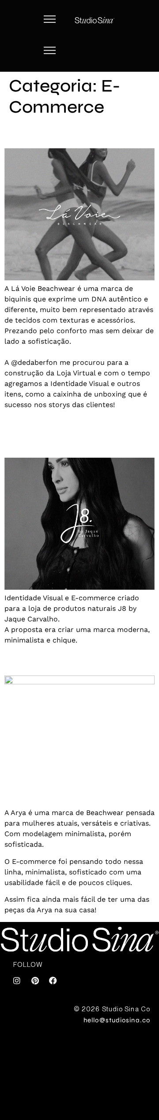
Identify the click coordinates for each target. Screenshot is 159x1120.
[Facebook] (53, 980)
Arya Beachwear (59, 659)
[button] (50, 20)
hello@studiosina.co (116, 1020)
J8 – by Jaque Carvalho (50, 433)
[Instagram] (17, 980)
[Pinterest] (35, 980)
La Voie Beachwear (68, 132)
